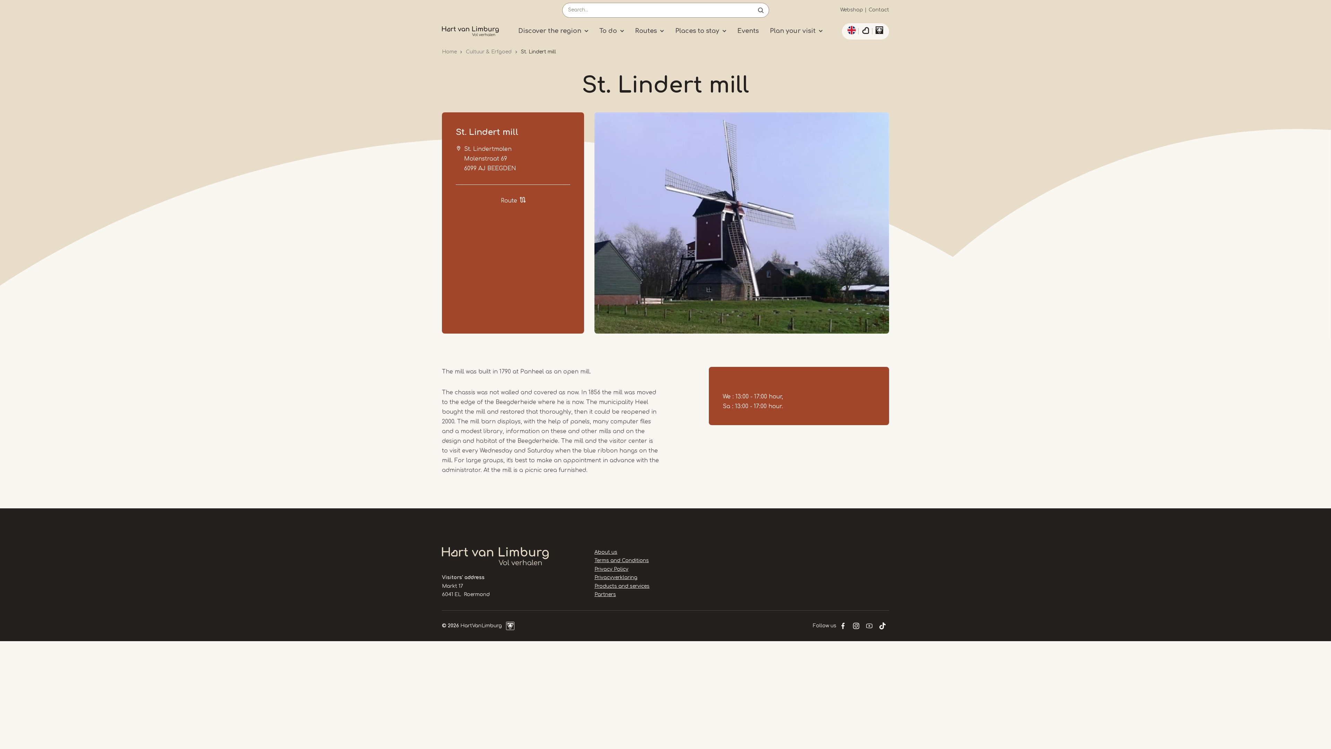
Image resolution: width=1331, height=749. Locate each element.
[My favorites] (865, 31)
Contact (879, 9)
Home (449, 51)
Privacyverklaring (615, 577)
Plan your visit (793, 30)
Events (748, 30)
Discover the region (549, 30)
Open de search (761, 10)
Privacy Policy (611, 569)
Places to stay (697, 30)
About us (605, 552)
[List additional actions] (850, 30)
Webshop (851, 9)
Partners (605, 594)
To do (608, 30)
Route (509, 201)
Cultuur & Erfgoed (489, 51)
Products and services (622, 586)
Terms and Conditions (621, 560)
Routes (646, 30)
